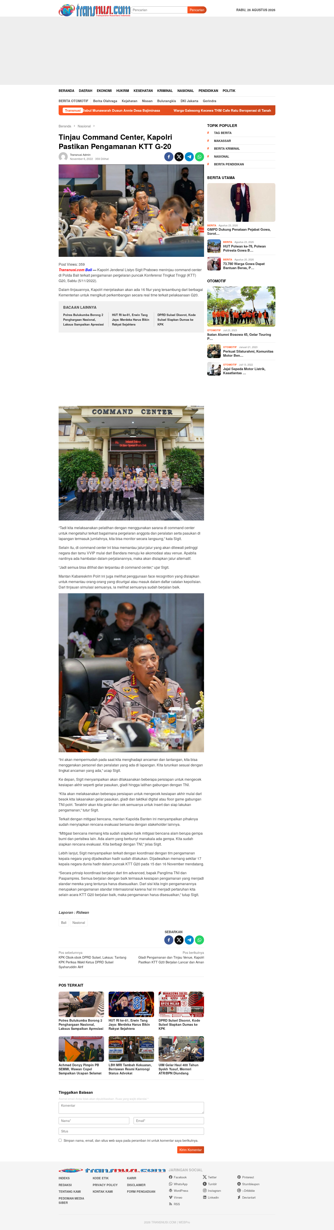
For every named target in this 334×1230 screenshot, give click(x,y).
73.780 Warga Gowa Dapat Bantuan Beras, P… (244, 266)
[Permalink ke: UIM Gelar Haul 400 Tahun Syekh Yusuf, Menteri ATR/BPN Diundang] (181, 1049)
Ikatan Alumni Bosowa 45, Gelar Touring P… (239, 336)
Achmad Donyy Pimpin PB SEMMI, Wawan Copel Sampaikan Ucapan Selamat (80, 1069)
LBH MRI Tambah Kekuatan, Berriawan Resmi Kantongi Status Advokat (130, 1069)
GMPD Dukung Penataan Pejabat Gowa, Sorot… (239, 231)
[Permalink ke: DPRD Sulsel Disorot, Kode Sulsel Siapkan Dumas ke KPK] (181, 1004)
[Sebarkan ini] (168, 156)
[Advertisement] (167, 51)
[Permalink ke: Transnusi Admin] (63, 156)
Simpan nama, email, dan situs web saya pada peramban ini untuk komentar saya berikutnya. (131, 1140)
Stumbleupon (250, 1184)
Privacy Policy (105, 1185)
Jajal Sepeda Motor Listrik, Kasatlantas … (244, 371)
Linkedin (213, 1197)
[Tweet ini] (179, 156)
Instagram (214, 1190)
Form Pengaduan (141, 1191)
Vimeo (178, 1197)
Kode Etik (101, 1178)
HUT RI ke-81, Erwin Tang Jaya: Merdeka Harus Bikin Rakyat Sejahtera (130, 319)
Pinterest (248, 1177)
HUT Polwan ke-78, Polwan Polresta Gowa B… (244, 248)
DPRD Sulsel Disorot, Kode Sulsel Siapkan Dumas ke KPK (176, 319)
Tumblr (212, 1184)
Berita (211, 225)
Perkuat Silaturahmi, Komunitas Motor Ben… (248, 353)
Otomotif (214, 330)
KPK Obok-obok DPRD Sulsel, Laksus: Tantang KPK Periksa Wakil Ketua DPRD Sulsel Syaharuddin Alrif (92, 959)
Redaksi (65, 1185)
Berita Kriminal (227, 148)
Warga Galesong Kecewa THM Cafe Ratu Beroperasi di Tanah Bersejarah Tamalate (183, 110)
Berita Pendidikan (229, 164)
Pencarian (197, 10)
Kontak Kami (103, 1191)
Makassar (222, 141)
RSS (177, 1204)
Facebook (180, 1177)
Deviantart (249, 1197)
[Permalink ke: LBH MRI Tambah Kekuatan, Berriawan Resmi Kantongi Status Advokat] (131, 1049)
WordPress (181, 1190)
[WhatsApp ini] (199, 156)
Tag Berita (223, 133)
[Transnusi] (94, 9)
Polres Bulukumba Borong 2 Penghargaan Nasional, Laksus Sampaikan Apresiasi (83, 319)
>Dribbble (248, 1190)
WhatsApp (180, 1184)
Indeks (64, 1178)
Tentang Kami (70, 1191)
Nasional (78, 922)
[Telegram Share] (189, 156)
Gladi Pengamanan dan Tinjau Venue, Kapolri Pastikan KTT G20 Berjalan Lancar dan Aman (171, 957)
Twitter (212, 1177)
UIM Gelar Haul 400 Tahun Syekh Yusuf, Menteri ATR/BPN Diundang (179, 1069)
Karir (131, 1178)
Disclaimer (136, 1185)
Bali (63, 922)
